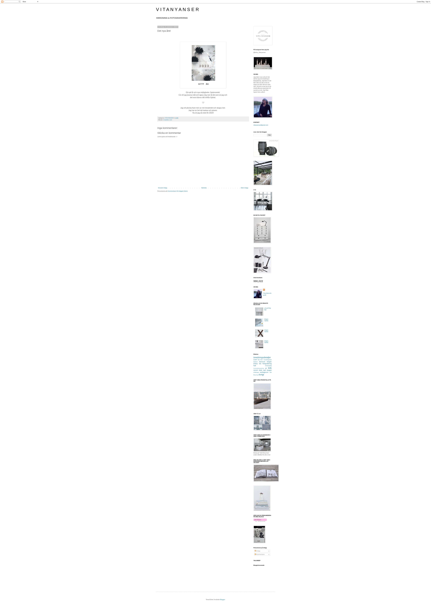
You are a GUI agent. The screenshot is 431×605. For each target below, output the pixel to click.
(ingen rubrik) (266, 320)
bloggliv (269, 362)
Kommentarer (260, 554)
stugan (269, 370)
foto (260, 363)
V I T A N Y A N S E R (177, 9)
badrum (255, 361)
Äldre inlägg (244, 188)
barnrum (262, 362)
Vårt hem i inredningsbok (264, 359)
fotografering (267, 363)
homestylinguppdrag (258, 368)
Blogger (222, 599)
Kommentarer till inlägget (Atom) (178, 191)
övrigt (261, 374)
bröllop (255, 363)
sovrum (255, 370)
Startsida (204, 188)
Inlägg (258, 551)
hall (254, 365)
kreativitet (166, 120)
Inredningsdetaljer (262, 357)
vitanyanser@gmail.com (260, 125)
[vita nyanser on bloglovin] (260, 521)
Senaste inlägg (162, 188)
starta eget (262, 370)
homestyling (268, 365)
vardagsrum (264, 372)
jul (266, 368)
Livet (170, 120)
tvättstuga (256, 372)
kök (270, 368)
